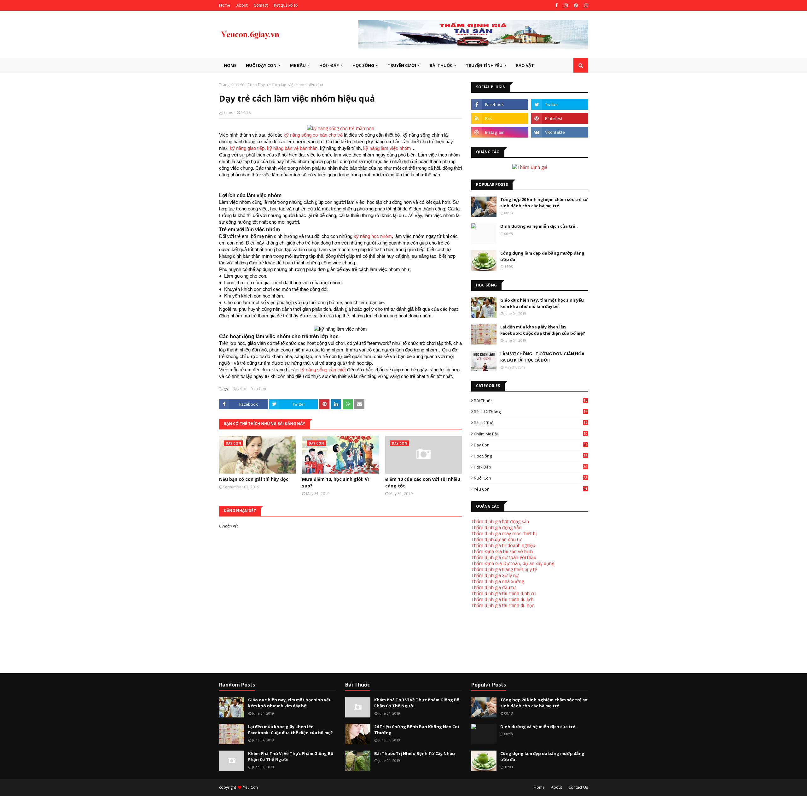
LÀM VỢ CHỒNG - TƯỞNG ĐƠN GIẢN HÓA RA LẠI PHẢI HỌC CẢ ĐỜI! (542, 357)
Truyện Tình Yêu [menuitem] (484, 65)
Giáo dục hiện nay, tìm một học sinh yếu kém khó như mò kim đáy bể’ (542, 303)
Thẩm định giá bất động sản (500, 521)
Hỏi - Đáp (530, 467)
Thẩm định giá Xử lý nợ (495, 575)
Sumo (229, 112)
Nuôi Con (530, 478)
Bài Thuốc (530, 401)
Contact (261, 5)
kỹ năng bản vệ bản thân (292, 148)
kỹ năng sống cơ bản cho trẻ (313, 135)
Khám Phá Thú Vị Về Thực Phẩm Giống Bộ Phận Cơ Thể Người (290, 757)
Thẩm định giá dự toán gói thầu (503, 557)
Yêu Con (247, 84)
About (241, 5)
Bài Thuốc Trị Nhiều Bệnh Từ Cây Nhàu (414, 753)
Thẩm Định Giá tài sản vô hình (502, 551)
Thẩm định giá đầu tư (493, 587)
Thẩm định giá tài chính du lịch (502, 599)
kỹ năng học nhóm (373, 236)
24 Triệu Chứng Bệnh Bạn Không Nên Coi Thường (416, 730)
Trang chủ (228, 84)
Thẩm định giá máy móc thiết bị (504, 533)
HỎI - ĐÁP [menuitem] (329, 65)
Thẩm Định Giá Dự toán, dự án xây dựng (512, 563)
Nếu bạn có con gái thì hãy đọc (253, 479)
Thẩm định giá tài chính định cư (503, 593)
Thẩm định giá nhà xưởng (497, 581)
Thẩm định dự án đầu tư (496, 539)
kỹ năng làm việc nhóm (387, 148)
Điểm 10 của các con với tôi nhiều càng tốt (422, 482)
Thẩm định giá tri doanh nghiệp (503, 545)
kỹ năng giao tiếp (247, 148)
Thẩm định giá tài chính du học (502, 605)
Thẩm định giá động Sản (496, 527)
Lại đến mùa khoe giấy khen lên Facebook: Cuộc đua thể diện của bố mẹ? (542, 330)
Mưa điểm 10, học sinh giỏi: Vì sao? (335, 482)
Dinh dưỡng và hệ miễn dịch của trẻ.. (539, 226)
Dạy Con (239, 388)
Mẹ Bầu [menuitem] (298, 65)
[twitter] (559, 104)
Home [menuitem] (230, 65)
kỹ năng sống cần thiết (322, 369)
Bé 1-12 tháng (530, 412)
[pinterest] (575, 5)
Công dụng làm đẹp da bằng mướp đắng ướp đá (542, 256)
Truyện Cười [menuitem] (402, 65)
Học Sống (530, 456)
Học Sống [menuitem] (363, 65)
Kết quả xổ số (286, 5)
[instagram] (565, 5)
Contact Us (578, 787)
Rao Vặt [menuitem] (525, 65)
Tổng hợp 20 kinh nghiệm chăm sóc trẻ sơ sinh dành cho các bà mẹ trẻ (544, 203)
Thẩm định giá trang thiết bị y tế (504, 569)
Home (224, 5)
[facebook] (556, 5)
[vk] (559, 132)
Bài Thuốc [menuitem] (441, 65)
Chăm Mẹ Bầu (530, 434)
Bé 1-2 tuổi (530, 423)
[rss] (499, 118)
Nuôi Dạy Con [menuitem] (261, 65)
